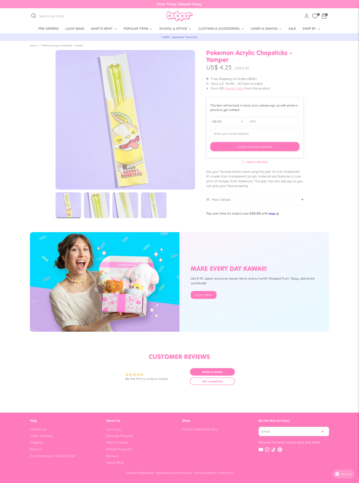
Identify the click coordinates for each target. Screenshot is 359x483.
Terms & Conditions (205, 472)
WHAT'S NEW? (102, 28)
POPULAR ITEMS (136, 28)
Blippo (148, 472)
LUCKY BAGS (74, 28)
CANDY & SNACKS (264, 28)
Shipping (36, 442)
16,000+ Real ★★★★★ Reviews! (180, 37)
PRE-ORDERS (49, 28)
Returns (36, 449)
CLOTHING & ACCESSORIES (219, 28)
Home (33, 45)
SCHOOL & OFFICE (173, 28)
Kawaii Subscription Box (200, 429)
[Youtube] (261, 449)
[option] (179, 37)
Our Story (113, 429)
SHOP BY (310, 28)
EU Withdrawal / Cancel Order (52, 456)
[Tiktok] (273, 449)
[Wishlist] (315, 16)
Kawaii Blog (115, 462)
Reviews (112, 456)
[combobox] (54, 16)
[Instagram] (267, 449)
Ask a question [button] (212, 381)
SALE (292, 28)
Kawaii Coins (234, 88)
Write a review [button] (212, 372)
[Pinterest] (280, 449)
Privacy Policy (226, 472)
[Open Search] (33, 15)
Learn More (203, 295)
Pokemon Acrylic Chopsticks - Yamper (62, 45)
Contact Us (38, 429)
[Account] (306, 16)
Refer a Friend (117, 442)
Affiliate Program (119, 449)
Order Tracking (41, 436)
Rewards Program (119, 436)
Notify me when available (254, 146)
